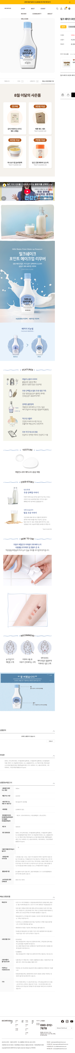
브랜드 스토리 (26, 1021)
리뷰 (20, 81)
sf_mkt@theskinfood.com (60, 1046)
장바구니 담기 (68, 95)
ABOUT (49, 14)
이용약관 (38, 1020)
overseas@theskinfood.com (60, 1048)
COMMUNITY (36, 14)
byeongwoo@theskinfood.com (60, 1044)
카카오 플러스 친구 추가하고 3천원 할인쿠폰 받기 (37, 2)
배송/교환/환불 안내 (48, 81)
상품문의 (34, 81)
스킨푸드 (22, 1021)
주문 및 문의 (12, 1022)
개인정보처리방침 (38, 1024)
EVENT (43, 9)
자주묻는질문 (16, 1029)
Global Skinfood (62, 1028)
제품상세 (6, 81)
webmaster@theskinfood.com (58, 1042)
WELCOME (24, 19)
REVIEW (23, 14)
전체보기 (51, 741)
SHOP (23, 9)
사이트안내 (32, 1022)
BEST (33, 9)
